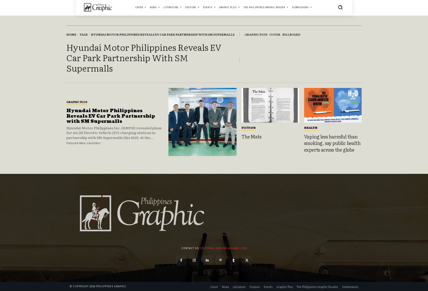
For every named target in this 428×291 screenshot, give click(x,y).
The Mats (251, 136)
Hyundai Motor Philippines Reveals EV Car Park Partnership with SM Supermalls (110, 116)
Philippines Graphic (83, 143)
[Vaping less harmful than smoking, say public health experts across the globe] (333, 105)
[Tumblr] (234, 260)
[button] (340, 7)
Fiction (248, 128)
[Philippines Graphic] (98, 7)
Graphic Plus (76, 102)
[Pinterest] (220, 260)
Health (311, 128)
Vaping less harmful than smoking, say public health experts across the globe (332, 143)
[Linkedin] (207, 260)
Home (71, 34)
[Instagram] (194, 260)
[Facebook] (181, 260)
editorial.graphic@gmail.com (223, 248)
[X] (247, 260)
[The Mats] (270, 105)
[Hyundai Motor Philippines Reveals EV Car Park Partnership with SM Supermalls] (202, 122)
